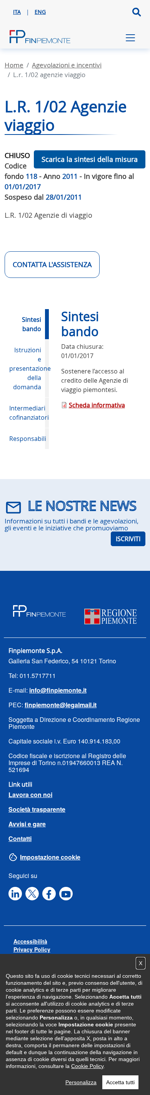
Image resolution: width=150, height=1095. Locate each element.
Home (14, 65)
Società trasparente (36, 809)
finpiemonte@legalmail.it (61, 704)
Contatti (20, 838)
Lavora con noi (30, 794)
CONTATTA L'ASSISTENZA (52, 264)
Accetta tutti (120, 1082)
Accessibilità (30, 941)
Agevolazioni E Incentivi (67, 65)
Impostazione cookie (50, 857)
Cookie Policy (87, 1066)
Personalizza (81, 1082)
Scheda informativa (97, 405)
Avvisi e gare (27, 823)
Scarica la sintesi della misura (90, 159)
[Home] (40, 37)
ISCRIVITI (128, 539)
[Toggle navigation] (130, 37)
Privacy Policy (31, 949)
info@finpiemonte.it (58, 690)
